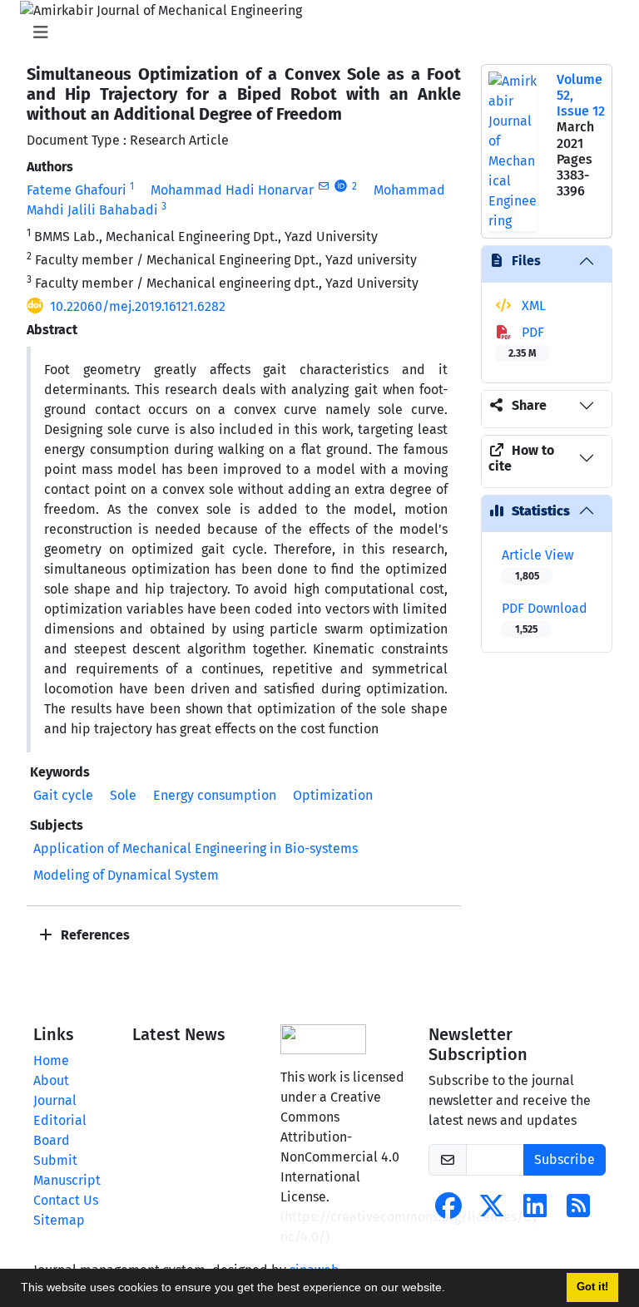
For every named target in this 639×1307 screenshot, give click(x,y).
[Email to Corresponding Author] (323, 186)
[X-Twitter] (492, 1211)
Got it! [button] (592, 1287)
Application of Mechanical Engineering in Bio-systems (195, 848)
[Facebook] (448, 1211)
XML (532, 305)
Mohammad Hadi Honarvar (232, 190)
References (93, 935)
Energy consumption (214, 795)
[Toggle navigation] (314, 32)
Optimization (333, 795)
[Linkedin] (535, 1211)
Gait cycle (63, 795)
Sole (123, 795)
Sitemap (59, 1220)
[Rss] (578, 1211)
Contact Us (65, 1200)
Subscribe (564, 1159)
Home (51, 1060)
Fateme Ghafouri (76, 190)
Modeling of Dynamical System (126, 875)
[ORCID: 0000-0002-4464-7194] (341, 186)
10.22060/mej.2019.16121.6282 (137, 306)
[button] (450, 1289)
